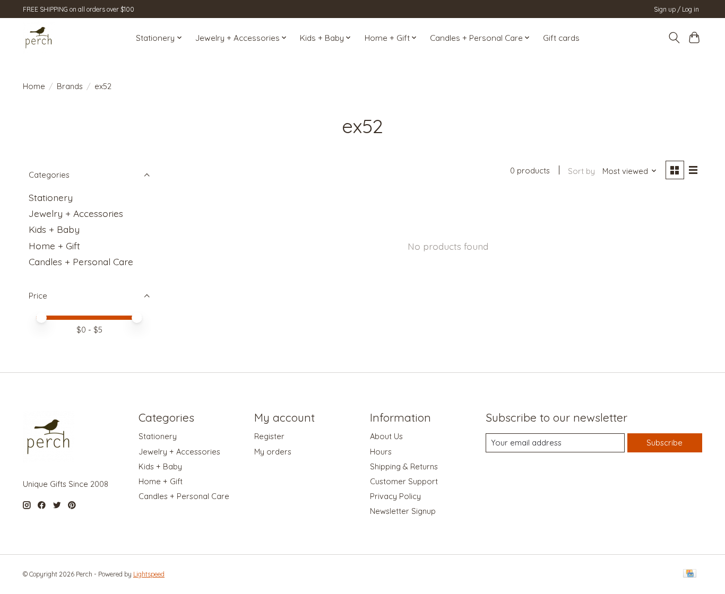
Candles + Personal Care (81, 261)
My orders (272, 452)
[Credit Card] (689, 574)
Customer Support (404, 481)
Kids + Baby (54, 229)
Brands (70, 86)
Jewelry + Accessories (76, 213)
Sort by (581, 171)
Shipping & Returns (404, 466)
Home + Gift (54, 245)
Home (34, 86)
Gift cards (561, 38)
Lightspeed (149, 574)
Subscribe (664, 443)
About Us (386, 436)
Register (269, 436)
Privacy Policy (395, 496)
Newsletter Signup (403, 511)
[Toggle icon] (673, 37)
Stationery (51, 197)
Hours (381, 452)
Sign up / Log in (676, 9)
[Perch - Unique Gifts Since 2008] (39, 38)
